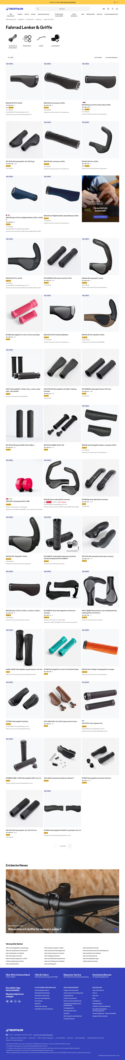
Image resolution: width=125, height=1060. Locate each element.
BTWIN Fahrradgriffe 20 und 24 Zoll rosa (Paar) (23, 335)
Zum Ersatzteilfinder (101, 217)
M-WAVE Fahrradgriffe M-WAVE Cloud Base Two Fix (62, 830)
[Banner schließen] (117, 2)
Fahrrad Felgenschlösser (14, 956)
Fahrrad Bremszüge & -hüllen (54, 948)
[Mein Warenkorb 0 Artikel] (117, 9)
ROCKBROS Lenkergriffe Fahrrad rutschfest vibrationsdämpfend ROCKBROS (60, 557)
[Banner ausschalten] (114, 2)
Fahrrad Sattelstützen (90, 956)
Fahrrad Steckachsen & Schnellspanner (96, 950)
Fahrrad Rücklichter (12, 964)
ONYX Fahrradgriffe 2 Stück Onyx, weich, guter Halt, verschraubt (23, 390)
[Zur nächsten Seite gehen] (70, 846)
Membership (90, 14)
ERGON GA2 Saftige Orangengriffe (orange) (98, 669)
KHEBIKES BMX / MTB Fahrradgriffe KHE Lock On (23, 778)
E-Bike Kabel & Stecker (90, 961)
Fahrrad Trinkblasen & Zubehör (54, 961)
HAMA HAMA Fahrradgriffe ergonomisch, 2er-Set (24, 669)
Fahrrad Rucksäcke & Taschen (54, 953)
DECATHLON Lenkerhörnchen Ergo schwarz (98, 556)
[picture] (24, 81)
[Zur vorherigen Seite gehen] (55, 846)
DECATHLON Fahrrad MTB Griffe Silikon (20, 445)
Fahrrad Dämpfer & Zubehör (15, 953)
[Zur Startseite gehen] (14, 9)
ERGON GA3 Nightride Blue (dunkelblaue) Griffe (61, 216)
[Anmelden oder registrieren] (112, 9)
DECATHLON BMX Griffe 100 (54, 445)
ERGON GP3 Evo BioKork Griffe (93, 335)
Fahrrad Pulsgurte (50, 964)
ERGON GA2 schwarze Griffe (54, 161)
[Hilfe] (108, 9)
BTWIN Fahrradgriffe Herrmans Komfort (96, 778)
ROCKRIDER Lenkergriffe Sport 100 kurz (96, 389)
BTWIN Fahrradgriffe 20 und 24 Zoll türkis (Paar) (61, 669)
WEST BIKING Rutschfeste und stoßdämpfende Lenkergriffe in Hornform (99, 612)
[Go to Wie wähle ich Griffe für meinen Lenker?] (115, 929)
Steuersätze (27, 46)
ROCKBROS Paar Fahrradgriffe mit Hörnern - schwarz (60, 612)
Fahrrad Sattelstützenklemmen (54, 958)
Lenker (41, 46)
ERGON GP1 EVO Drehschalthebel (56, 335)
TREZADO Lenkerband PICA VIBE (18, 501)
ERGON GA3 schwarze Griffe (54, 103)
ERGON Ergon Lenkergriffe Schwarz (57, 499)
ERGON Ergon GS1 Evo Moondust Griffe (96, 105)
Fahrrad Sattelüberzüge (91, 958)
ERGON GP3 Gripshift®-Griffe (16, 556)
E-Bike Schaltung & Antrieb (15, 961)
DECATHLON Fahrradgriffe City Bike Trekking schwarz (60, 390)
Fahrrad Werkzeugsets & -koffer (16, 958)
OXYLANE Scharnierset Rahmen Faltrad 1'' (59, 778)
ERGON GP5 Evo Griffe (90, 161)
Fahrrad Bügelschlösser (52, 956)
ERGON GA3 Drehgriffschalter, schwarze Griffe (99, 445)
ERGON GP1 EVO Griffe (14, 103)
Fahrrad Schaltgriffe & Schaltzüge (17, 948)
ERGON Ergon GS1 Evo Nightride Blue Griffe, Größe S (24, 219)
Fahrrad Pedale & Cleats (91, 948)
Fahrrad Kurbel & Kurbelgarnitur (54, 950)
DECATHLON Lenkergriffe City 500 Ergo (20, 161)
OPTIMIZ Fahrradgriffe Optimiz (17, 721)
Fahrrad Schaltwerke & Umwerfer (17, 950)
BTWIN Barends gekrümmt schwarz (95, 499)
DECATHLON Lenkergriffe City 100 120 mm (21, 830)
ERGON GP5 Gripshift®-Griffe (92, 278)
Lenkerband (55, 46)
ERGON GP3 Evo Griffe (14, 278)
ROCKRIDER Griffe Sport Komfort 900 (58, 278)
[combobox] (112, 58)
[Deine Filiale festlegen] (104, 9)
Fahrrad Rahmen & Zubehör (92, 953)
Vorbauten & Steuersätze (13, 47)
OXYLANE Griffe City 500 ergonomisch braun (60, 721)
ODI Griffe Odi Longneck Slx (92, 723)
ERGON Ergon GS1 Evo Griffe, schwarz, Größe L (23, 611)
